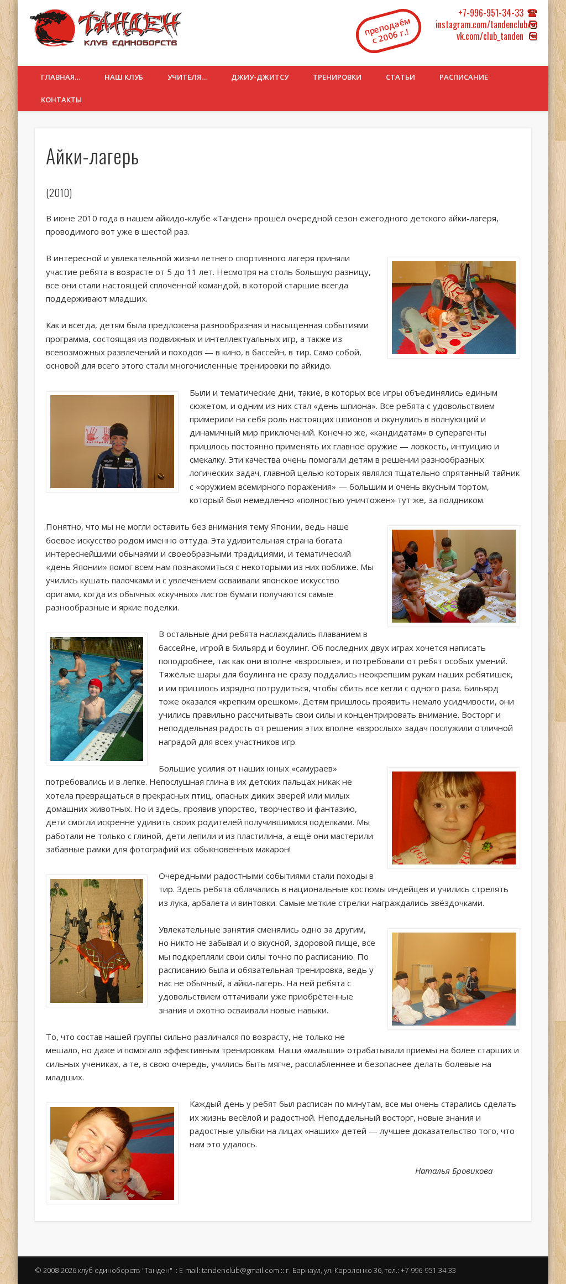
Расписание (463, 77)
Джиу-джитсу (260, 77)
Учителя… (187, 77)
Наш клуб (123, 77)
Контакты (61, 100)
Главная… (60, 77)
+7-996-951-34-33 (490, 12)
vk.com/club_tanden (490, 36)
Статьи (400, 77)
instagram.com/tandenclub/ (483, 24)
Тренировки (337, 77)
